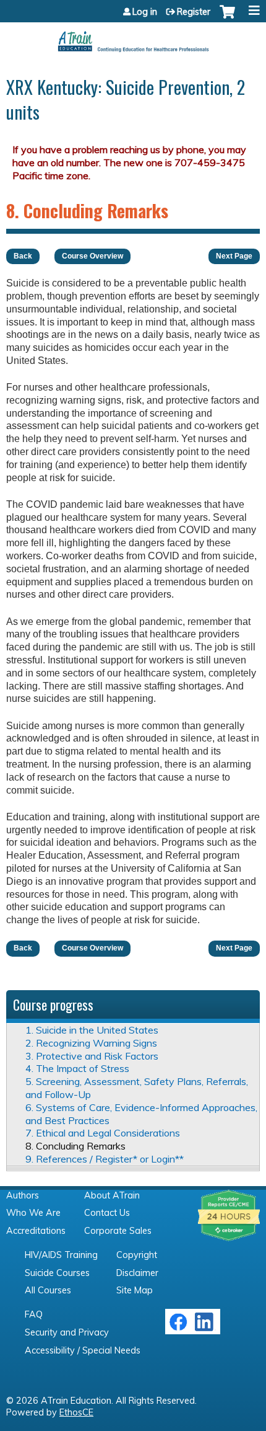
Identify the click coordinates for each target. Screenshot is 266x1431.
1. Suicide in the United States (91, 1030)
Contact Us (107, 1212)
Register (193, 11)
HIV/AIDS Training (61, 1254)
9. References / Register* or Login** (104, 1159)
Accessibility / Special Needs (82, 1350)
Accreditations (36, 1230)
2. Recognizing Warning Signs (91, 1043)
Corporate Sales (118, 1230)
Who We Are (33, 1212)
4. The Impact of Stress (77, 1068)
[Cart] (227, 18)
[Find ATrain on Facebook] (178, 1328)
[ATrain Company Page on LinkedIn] (206, 1328)
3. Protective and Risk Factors (91, 1056)
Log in (144, 11)
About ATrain (112, 1195)
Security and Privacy (67, 1332)
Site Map (134, 1290)
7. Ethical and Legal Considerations (102, 1133)
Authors (22, 1195)
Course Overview (92, 256)
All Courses (48, 1290)
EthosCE (76, 1412)
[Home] (133, 37)
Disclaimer (137, 1272)
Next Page (234, 256)
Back (23, 256)
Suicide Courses (57, 1272)
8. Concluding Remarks (75, 1146)
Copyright (136, 1254)
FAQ (34, 1314)
